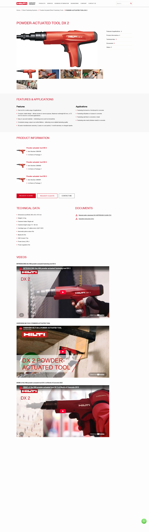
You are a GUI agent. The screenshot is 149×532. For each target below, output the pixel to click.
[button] (42, 3)
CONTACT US (92, 3)
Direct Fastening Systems (29, 10)
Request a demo (26, 195)
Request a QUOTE (47, 196)
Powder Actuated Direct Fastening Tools (51, 10)
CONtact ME (67, 196)
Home (18, 10)
